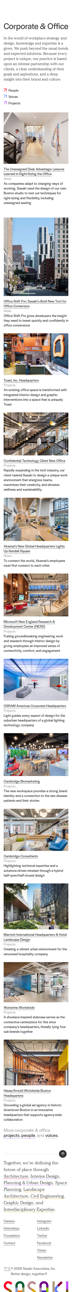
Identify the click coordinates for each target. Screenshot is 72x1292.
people (28, 1135)
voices (51, 1135)
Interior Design (45, 1176)
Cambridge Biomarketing (22, 781)
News (8, 555)
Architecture (16, 1176)
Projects (53, 8)
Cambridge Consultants (21, 856)
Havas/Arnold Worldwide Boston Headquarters (27, 1093)
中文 (7, 1268)
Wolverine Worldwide (19, 1007)
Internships (11, 1228)
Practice (40, 8)
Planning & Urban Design (28, 1182)
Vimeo (41, 1250)
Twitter (42, 1235)
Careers (9, 1220)
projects (12, 1135)
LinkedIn (43, 1228)
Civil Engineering (47, 1196)
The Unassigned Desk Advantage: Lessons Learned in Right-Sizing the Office (34, 171)
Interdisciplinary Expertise (29, 1209)
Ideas (7, 178)
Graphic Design (18, 1202)
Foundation (12, 1235)
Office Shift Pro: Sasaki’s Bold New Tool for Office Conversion (35, 303)
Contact (9, 1242)
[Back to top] (63, 1154)
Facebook (44, 1242)
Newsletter (45, 1257)
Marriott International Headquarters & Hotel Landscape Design (35, 937)
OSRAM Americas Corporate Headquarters (35, 705)
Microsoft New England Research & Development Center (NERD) (29, 624)
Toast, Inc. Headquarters (21, 380)
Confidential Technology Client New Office (34, 460)
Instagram (44, 1220)
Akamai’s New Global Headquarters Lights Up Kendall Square (34, 548)
